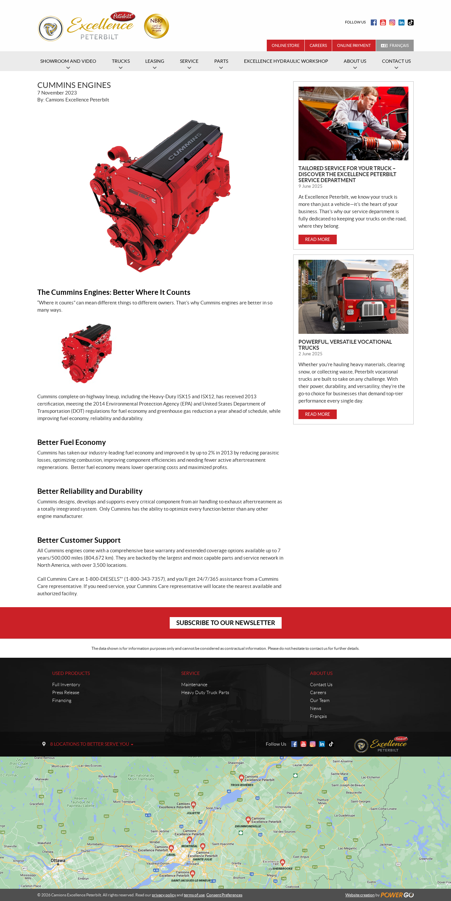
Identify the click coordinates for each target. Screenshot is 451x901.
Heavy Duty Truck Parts (205, 692)
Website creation (360, 895)
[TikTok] (411, 22)
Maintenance (194, 684)
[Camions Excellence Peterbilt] (105, 25)
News (315, 708)
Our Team (320, 700)
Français (399, 45)
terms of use (194, 895)
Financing (61, 700)
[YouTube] (383, 22)
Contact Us (321, 684)
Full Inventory (66, 684)
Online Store (285, 45)
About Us (321, 673)
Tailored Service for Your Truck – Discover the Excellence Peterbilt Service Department (347, 174)
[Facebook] (374, 22)
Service (190, 673)
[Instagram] (392, 22)
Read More (317, 239)
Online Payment (354, 45)
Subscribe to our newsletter (225, 622)
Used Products (71, 673)
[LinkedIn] (401, 22)
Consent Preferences (224, 895)
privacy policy (164, 895)
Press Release (65, 692)
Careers (318, 45)
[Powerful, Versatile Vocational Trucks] (353, 296)
